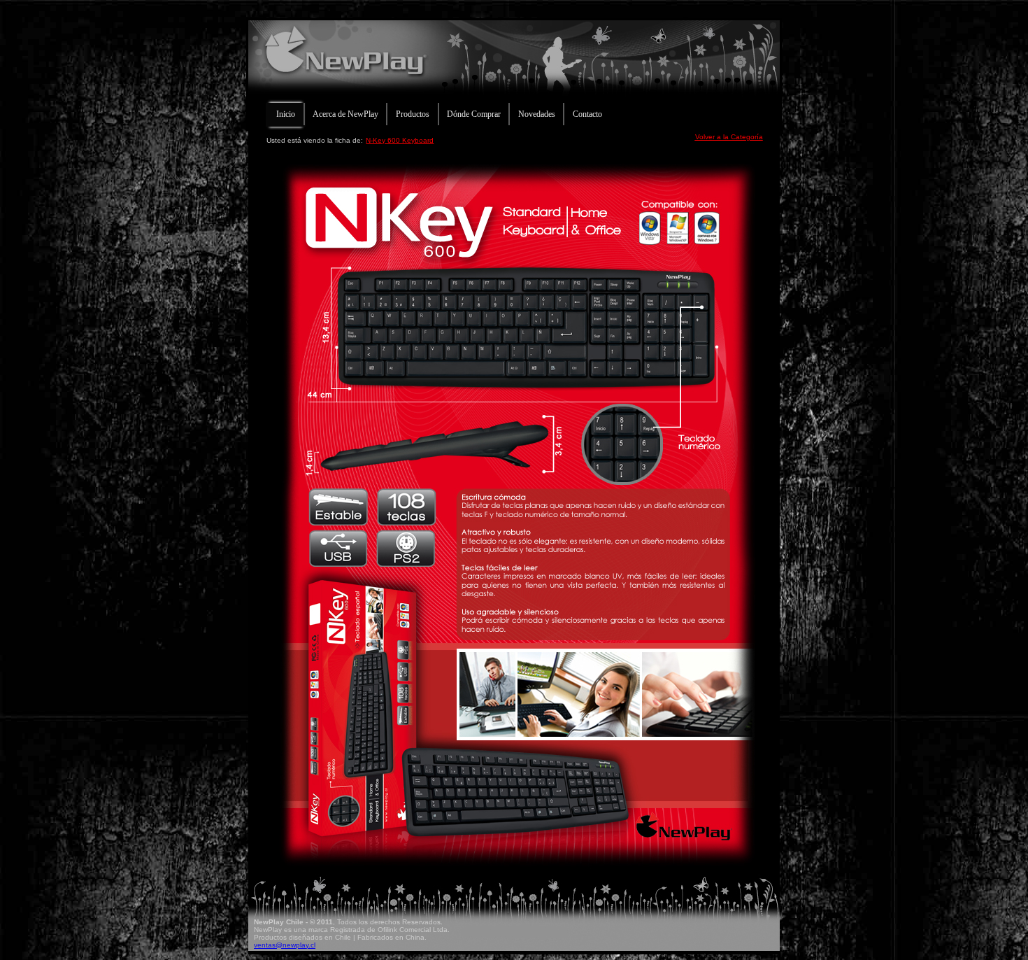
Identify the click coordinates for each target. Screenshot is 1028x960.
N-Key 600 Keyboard (400, 140)
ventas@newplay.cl (284, 945)
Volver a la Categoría (729, 137)
